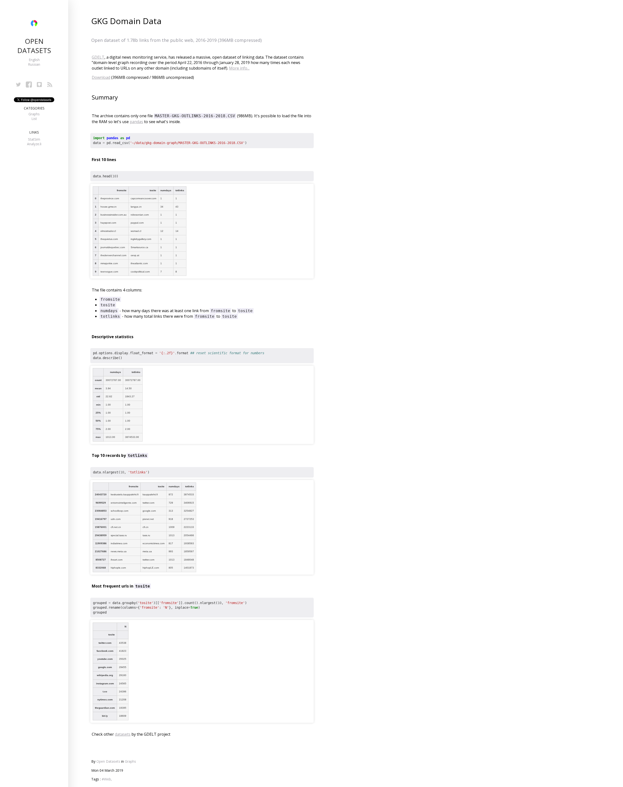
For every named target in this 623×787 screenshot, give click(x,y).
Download (101, 77)
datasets (122, 734)
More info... (239, 68)
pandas (136, 121)
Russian (34, 64)
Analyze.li (34, 144)
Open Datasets (108, 761)
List (34, 118)
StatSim (34, 139)
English (34, 59)
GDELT (98, 57)
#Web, (107, 779)
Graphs (34, 114)
